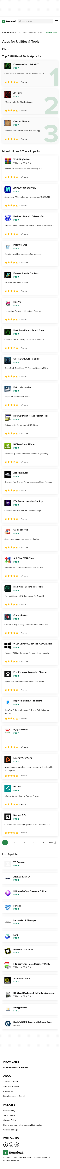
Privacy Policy (9, 1110)
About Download (10, 1082)
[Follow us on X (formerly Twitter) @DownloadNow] (11, 1144)
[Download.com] (9, 21)
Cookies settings (10, 1130)
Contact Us (8, 1091)
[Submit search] (20, 21)
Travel (40, 33)
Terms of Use (9, 1115)
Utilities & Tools (51, 33)
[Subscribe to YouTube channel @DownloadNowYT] (17, 1144)
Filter (4, 49)
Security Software (29, 33)
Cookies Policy (9, 1120)
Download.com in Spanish (14, 1096)
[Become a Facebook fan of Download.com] (5, 1144)
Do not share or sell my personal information (22, 1125)
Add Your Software (11, 1086)
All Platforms (8, 32)
